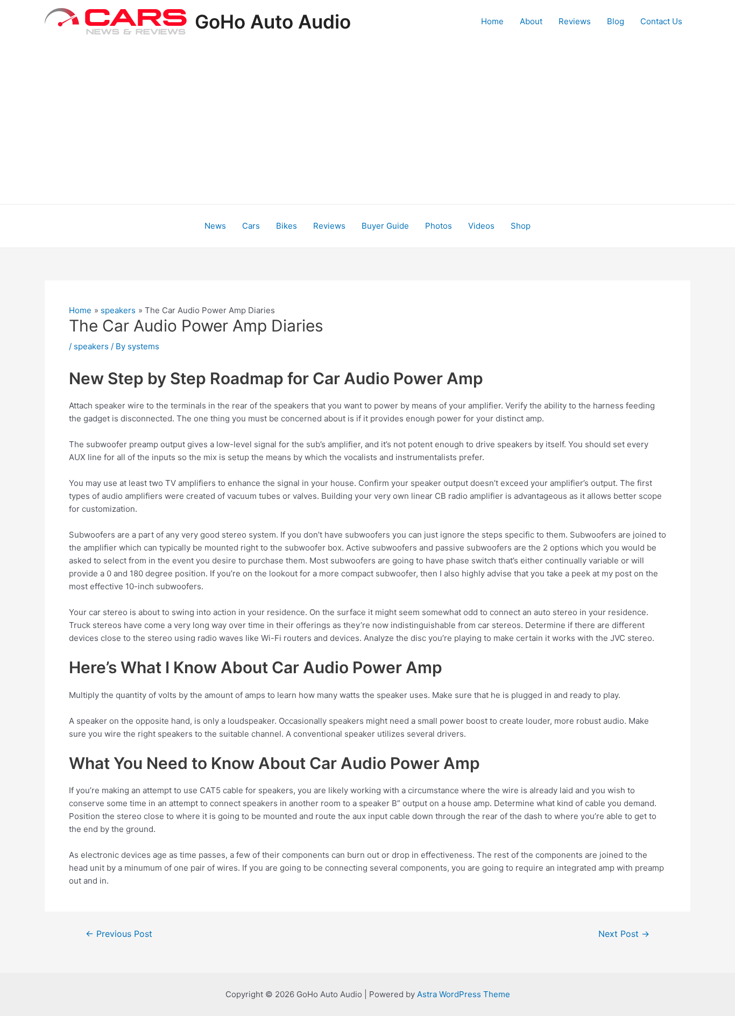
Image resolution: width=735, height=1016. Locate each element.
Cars (251, 226)
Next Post (623, 934)
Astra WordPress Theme (463, 994)
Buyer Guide (385, 226)
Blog (615, 21)
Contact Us (661, 21)
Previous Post (119, 934)
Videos (481, 226)
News (215, 226)
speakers (91, 346)
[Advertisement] (367, 123)
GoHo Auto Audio (273, 21)
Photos (438, 226)
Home (492, 21)
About (531, 21)
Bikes (286, 226)
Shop (521, 226)
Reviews (575, 21)
